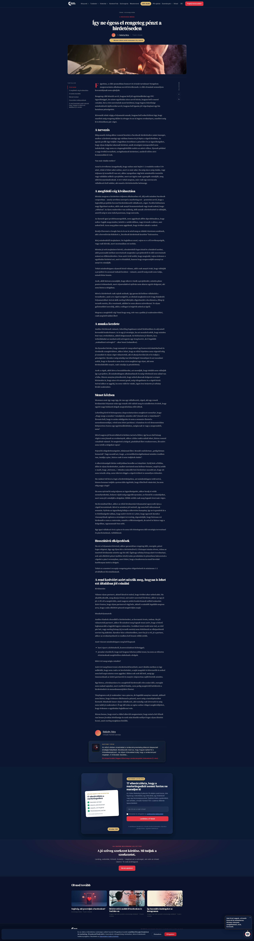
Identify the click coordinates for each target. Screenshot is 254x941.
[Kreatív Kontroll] (72, 4)
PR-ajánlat (156, 4)
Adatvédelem (75, 936)
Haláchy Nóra (124, 35)
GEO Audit (146, 4)
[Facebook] (179, 94)
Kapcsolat (99, 936)
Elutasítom (157, 934)
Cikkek (121, 12)
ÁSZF (83, 936)
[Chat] (247, 934)
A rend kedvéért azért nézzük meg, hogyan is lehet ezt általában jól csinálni (79, 105)
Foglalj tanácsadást (194, 3)
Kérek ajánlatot (127, 868)
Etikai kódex (90, 936)
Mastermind (134, 4)
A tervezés (72, 87)
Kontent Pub (113, 4)
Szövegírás (124, 4)
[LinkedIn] (179, 99)
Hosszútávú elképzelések (77, 100)
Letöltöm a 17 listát (147, 819)
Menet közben (74, 97)
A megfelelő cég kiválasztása (78, 90)
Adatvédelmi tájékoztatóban (108, 936)
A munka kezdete (75, 94)
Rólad (176, 4)
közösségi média (129, 12)
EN (181, 3)
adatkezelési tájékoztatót (155, 814)
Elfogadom (170, 934)
